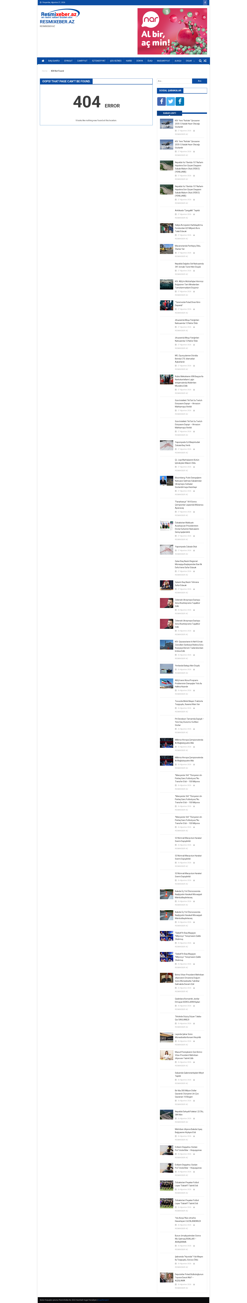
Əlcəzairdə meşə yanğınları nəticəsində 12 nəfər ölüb (187, 321)
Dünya (140, 61)
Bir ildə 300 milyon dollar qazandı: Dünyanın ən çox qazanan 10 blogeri (187, 1093)
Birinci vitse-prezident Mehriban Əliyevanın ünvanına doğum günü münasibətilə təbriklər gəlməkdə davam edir (189, 979)
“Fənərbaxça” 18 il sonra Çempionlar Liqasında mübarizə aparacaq (189, 505)
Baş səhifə (54, 61)
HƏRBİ (129, 61)
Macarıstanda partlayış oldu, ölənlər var (188, 247)
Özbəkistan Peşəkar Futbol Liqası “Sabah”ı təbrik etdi (187, 1184)
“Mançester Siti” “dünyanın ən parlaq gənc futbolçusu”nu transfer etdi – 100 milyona (188, 778)
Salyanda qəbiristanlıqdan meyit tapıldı (189, 1074)
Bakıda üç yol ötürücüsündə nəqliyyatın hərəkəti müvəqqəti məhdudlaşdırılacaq (188, 894)
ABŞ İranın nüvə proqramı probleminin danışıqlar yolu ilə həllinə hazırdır (188, 683)
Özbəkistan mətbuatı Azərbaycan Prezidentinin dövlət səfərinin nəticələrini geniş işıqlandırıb (187, 527)
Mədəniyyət (163, 61)
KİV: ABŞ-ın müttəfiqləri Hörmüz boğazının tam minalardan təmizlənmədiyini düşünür (189, 284)
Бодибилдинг (103, 1300)
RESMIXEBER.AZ (57, 21)
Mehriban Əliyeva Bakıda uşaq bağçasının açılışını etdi (188, 1130)
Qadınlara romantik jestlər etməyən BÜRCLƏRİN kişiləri (187, 1000)
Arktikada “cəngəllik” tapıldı (187, 210)
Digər (189, 61)
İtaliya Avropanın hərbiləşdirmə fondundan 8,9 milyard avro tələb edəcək (189, 228)
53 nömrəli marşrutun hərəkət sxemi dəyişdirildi (188, 839)
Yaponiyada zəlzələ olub (186, 546)
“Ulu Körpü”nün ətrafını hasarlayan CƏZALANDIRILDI (188, 1219)
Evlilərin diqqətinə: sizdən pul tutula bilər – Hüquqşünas (188, 1148)
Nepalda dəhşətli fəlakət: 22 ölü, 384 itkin (189, 1113)
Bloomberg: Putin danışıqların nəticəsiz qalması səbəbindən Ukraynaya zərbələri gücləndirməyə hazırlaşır (188, 482)
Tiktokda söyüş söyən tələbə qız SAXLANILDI (188, 1018)
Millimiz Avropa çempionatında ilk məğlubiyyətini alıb (189, 741)
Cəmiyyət (82, 61)
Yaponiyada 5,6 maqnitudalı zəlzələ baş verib (187, 443)
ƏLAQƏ (178, 61)
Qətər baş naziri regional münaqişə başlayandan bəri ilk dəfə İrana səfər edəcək (188, 564)
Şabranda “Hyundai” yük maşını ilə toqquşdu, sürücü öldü (189, 1258)
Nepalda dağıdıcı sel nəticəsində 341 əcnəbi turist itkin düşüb (189, 265)
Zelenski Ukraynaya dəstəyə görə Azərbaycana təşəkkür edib (187, 603)
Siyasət (68, 61)
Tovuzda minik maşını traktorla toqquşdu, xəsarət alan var (189, 702)
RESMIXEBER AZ (181, 134)
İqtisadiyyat (98, 61)
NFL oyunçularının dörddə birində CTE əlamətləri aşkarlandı (186, 358)
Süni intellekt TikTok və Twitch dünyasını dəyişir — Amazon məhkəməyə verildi (188, 403)
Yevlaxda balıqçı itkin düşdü (187, 665)
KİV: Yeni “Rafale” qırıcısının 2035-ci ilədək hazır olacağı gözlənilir (187, 123)
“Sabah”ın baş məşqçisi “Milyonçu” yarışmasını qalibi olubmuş (188, 936)
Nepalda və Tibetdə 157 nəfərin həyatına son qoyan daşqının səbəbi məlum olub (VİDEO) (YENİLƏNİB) (189, 167)
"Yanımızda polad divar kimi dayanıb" (187, 303)
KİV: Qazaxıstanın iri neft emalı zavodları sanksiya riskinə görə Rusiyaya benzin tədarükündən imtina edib (189, 646)
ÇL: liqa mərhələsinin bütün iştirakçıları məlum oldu (187, 461)
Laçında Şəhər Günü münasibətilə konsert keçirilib (188, 1035)
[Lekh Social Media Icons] (161, 101)
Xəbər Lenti (169, 113)
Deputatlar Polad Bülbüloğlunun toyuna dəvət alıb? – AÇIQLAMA (189, 1277)
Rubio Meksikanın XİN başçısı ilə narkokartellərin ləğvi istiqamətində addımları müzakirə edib (189, 381)
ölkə (150, 61)
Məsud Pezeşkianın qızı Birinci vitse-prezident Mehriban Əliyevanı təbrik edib (188, 1055)
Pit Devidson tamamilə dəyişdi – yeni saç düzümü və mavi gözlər (189, 722)
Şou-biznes (115, 61)
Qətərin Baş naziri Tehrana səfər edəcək (187, 583)
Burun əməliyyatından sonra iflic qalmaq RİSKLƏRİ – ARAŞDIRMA (188, 1239)
